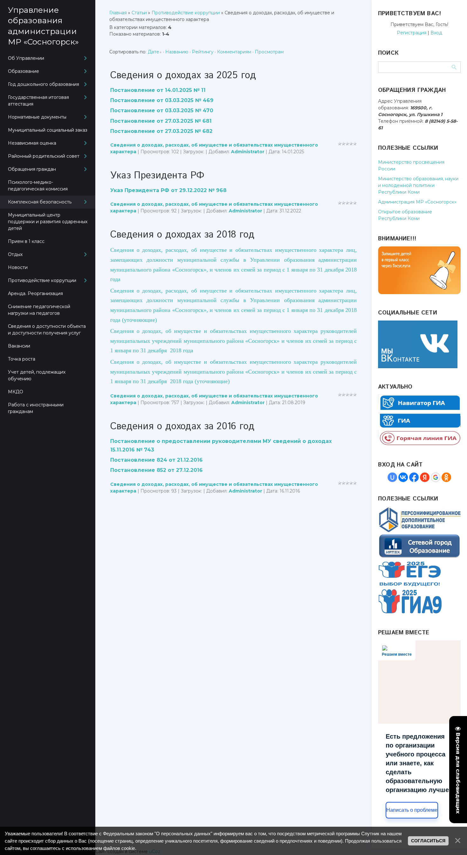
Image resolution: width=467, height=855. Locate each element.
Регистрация (411, 33)
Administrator (247, 152)
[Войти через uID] (392, 477)
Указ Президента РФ (157, 176)
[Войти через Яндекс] (425, 477)
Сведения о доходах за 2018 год (182, 235)
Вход (436, 33)
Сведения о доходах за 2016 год (182, 426)
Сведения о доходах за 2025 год (183, 75)
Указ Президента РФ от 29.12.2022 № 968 (168, 190)
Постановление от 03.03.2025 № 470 (161, 110)
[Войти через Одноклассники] (446, 477)
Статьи (139, 13)
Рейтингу (202, 52)
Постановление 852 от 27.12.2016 (156, 470)
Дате (153, 52)
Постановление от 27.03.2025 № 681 (161, 121)
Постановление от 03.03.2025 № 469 (161, 100)
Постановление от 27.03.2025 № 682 (161, 131)
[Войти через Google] (435, 477)
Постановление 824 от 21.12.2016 (156, 460)
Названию (176, 52)
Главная (118, 13)
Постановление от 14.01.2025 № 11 (158, 90)
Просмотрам (269, 52)
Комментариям (234, 52)
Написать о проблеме (411, 810)
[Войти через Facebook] (414, 477)
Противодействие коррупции (186, 13)
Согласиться (428, 840)
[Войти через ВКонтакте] (403, 477)
